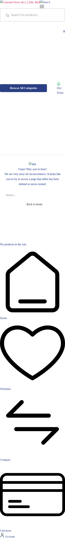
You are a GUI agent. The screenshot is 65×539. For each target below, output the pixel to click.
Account (10, 536)
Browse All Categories (23, 88)
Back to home (34, 204)
